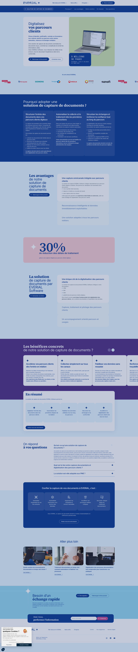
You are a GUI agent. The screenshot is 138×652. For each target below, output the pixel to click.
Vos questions (110, 9)
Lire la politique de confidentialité (9, 640)
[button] (3, 649)
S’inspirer (76, 629)
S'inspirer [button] (84, 3)
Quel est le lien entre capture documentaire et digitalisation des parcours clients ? (72, 466)
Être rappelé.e (83, 595)
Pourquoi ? (68, 9)
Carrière (92, 629)
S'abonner (103, 618)
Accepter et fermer (24, 644)
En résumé (100, 9)
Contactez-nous (56, 59)
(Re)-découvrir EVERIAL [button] (59, 3)
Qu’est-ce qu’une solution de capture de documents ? (70, 446)
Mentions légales (111, 629)
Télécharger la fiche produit (39, 59)
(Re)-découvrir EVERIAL (54, 629)
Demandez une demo (38, 296)
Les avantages (78, 9)
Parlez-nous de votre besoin (35, 427)
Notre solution (90, 9)
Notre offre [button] (74, 3)
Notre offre (68, 629)
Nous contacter (108, 3)
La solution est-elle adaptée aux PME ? (69, 473)
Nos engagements (101, 629)
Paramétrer (9, 644)
